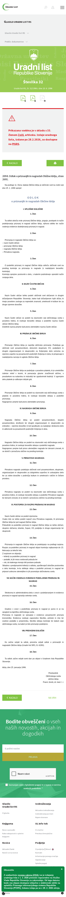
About (48, 849)
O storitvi (39, 830)
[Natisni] (55, 163)
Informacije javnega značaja (46, 856)
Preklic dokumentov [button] (14, 41)
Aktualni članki (8, 849)
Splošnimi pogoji (33, 784)
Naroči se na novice (10, 853)
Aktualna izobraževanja (44, 810)
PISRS (15, 144)
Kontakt (38, 853)
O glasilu (5, 813)
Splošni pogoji (41, 863)
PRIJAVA (33, 756)
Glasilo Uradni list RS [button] (15, 33)
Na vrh (52, 697)
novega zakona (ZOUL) (28, 875)
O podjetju (39, 849)
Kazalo (13, 163)
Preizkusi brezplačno (43, 833)
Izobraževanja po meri (44, 814)
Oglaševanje (40, 860)
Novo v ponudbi (8, 830)
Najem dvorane (41, 817)
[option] (33, 82)
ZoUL (21, 135)
